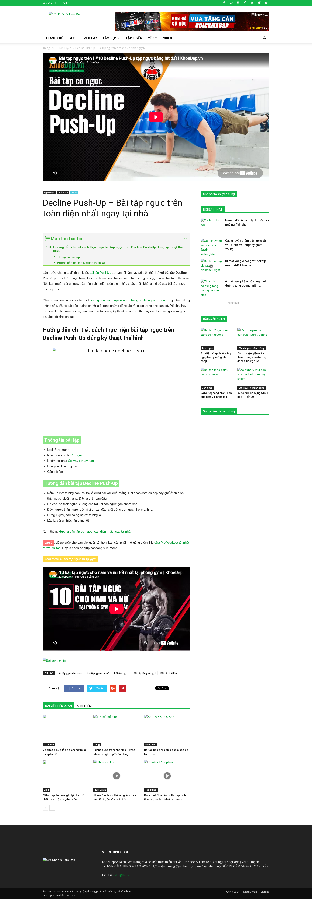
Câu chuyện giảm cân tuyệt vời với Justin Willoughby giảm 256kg (246, 245)
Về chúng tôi (50, 2)
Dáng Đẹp (150, 744)
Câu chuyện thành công (251, 348)
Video (167, 38)
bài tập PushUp (100, 272)
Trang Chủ (54, 38)
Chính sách (232, 891)
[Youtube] (266, 3)
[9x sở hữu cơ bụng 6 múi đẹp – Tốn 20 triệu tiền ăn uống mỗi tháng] (253, 379)
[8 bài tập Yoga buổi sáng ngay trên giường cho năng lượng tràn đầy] (217, 339)
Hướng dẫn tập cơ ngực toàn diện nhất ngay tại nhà (94, 531)
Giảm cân (49, 744)
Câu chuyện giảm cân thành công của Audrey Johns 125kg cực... (251, 357)
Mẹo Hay (90, 38)
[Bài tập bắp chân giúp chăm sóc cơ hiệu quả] (167, 730)
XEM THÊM (84, 706)
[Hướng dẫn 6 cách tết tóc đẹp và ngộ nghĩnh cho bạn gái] (211, 225)
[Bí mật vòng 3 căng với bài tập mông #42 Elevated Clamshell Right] (211, 266)
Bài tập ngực (121, 673)
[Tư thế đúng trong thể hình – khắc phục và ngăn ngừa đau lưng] (116, 730)
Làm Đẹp (109, 38)
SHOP (73, 38)
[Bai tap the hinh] (116, 660)
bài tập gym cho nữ (98, 673)
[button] (264, 38)
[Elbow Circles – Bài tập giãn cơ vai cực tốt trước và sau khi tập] (116, 776)
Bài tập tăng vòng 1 (145, 673)
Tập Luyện (49, 192)
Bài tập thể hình (169, 673)
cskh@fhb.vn (122, 875)
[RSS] (252, 3)
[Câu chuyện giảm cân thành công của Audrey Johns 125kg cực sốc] (253, 339)
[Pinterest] (245, 3)
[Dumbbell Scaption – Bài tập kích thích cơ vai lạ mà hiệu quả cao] (167, 776)
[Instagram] (238, 3)
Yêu (151, 38)
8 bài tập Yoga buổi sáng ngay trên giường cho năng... (216, 357)
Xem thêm (234, 302)
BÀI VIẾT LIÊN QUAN (58, 706)
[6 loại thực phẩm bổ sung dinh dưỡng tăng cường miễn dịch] (211, 288)
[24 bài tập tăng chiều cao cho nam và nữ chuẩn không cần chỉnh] (217, 379)
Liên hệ (65, 2)
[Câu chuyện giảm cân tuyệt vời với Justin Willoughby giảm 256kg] (211, 247)
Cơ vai (72, 460)
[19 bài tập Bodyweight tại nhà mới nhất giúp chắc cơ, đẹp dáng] (66, 776)
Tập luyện (134, 38)
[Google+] (231, 3)
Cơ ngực (76, 455)
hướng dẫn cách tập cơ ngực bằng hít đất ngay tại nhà (127, 300)
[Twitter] (259, 3)
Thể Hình (63, 192)
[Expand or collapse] (185, 238)
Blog (97, 744)
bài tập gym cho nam (70, 673)
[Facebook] (224, 3)
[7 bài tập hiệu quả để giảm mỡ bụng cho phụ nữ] (66, 730)
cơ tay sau (86, 460)
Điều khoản (250, 891)
